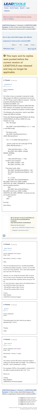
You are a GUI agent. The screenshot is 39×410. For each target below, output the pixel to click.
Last (25, 45)
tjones (5, 308)
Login (28, 8)
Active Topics (14, 8)
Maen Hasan (7, 248)
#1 (4, 80)
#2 (4, 244)
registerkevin (7, 84)
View (20, 45)
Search (22, 8)
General (20, 25)
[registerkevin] (7, 86)
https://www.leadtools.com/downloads (21, 222)
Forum (6, 8)
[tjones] (5, 310)
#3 (4, 304)
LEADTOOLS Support (9, 25)
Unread (32, 45)
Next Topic (31, 49)
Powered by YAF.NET (13, 407)
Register (7, 11)
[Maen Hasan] (7, 250)
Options (14, 45)
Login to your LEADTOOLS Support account (23, 227)
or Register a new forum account (20, 230)
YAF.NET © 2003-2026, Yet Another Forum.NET (27, 407)
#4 (4, 339)
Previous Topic (9, 49)
